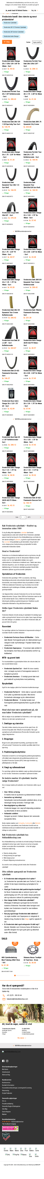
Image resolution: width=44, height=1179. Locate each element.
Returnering (5, 1090)
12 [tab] (29, 975)
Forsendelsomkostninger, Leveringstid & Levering (17, 1088)
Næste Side (40, 517)
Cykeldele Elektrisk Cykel (12, 20)
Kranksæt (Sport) (7, 1030)
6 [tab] (21, 975)
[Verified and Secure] (6, 1136)
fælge (27, 919)
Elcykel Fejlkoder (7, 1093)
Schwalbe (22, 823)
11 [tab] (27, 975)
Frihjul (4, 1034)
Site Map (4, 1109)
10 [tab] (26, 975)
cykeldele (18, 539)
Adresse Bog (6, 1075)
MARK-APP (37, 1165)
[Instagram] (7, 1060)
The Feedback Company (9, 1124)
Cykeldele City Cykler (11, 17)
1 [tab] (15, 975)
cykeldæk (24, 532)
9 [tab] (25, 975)
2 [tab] (16, 975)
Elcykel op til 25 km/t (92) (14, 226)
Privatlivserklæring (7, 1104)
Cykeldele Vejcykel (10, 15)
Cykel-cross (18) (12, 35)
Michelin (37, 823)
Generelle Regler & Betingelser (11, 1106)
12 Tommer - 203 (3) (13, 136)
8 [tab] (24, 975)
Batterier (24, 1030)
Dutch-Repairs (6, 1111)
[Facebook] (3, 1060)
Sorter (28, 42)
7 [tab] (22, 975)
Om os (4, 1101)
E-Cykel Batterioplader (28, 1034)
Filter (8, 42)
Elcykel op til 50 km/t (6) (14, 228)
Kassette (4, 1032)
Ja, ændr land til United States (16, 10)
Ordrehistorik (6, 1072)
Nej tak (33, 10)
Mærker (4, 1114)
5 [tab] (20, 975)
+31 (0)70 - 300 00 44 (14, 995)
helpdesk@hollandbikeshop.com (17, 999)
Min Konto (5, 1069)
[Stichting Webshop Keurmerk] (10, 1128)
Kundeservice (6, 1082)
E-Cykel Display (26, 1032)
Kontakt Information (8, 1085)
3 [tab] (17, 975)
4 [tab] (18, 975)
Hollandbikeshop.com (22, 1165)
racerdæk (7, 542)
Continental (28, 823)
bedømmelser (17, 1121)
